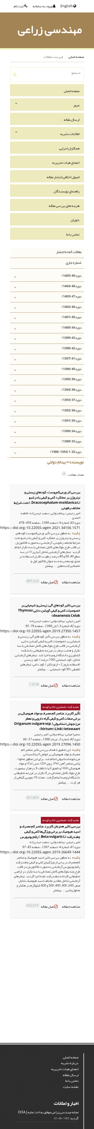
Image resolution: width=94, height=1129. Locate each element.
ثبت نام (19, 6)
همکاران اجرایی (69, 148)
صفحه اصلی (76, 56)
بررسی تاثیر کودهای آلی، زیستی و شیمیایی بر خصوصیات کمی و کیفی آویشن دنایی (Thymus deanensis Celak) (49, 610)
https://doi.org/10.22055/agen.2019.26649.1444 (40, 852)
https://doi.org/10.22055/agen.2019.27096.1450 (40, 744)
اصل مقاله (41, 582)
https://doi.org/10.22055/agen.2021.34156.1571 (40, 527)
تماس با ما (72, 234)
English (66, 6)
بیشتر (49, 565)
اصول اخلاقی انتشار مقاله (63, 177)
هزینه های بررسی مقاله (64, 205)
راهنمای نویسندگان (66, 191)
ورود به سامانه (43, 6)
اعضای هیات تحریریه (65, 162)
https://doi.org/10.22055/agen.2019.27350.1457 (40, 631)
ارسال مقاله (71, 119)
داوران (75, 220)
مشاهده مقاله (71, 582)
